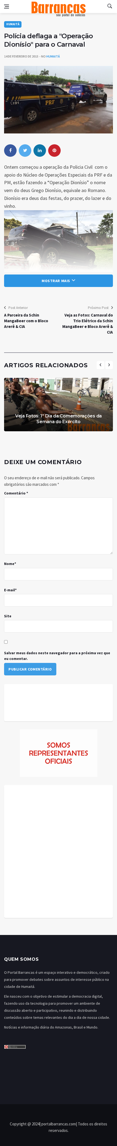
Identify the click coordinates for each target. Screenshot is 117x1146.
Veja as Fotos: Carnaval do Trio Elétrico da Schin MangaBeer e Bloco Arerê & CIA (87, 323)
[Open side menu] (6, 6)
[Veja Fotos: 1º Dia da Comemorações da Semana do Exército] (58, 404)
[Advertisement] (58, 851)
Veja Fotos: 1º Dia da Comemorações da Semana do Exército (58, 418)
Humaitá (12, 24)
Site (7, 616)
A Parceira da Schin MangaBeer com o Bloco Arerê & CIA (26, 320)
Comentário (16, 493)
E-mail (10, 590)
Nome (10, 563)
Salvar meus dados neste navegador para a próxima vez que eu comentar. (57, 655)
